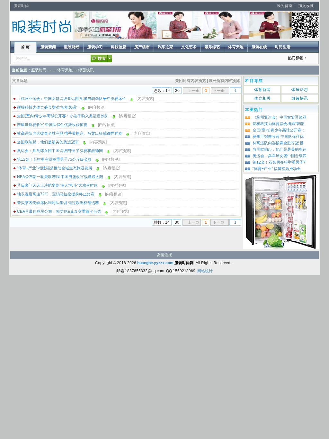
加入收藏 (306, 6)
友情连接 (164, 255)
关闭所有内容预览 (190, 80)
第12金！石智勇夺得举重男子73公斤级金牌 (54, 159)
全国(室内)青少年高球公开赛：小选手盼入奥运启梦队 (62, 116)
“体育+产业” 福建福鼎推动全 (277, 168)
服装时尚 (39, 70)
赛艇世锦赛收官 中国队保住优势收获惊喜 (52, 124)
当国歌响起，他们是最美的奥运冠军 (48, 142)
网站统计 (205, 271)
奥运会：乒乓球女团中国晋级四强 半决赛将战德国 (60, 150)
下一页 (219, 90)
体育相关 (262, 98)
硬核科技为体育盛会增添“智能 (278, 123)
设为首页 (284, 6)
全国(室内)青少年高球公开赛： (279, 130)
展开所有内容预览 (224, 80)
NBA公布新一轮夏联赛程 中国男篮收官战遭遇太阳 (60, 177)
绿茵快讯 (86, 70)
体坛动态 (299, 89)
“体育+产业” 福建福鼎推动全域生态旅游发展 (54, 168)
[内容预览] (145, 98)
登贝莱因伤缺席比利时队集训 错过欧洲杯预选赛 (58, 203)
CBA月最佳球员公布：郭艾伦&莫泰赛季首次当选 (59, 211)
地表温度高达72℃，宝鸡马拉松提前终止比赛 (55, 194)
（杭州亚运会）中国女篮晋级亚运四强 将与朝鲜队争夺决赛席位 (71, 98)
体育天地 (65, 70)
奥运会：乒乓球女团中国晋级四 (280, 156)
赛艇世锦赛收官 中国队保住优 (278, 136)
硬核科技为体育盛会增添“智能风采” (47, 107)
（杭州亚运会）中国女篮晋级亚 (280, 117)
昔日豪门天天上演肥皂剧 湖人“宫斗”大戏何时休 (57, 185)
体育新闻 (262, 89)
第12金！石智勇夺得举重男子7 (279, 162)
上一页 (194, 90)
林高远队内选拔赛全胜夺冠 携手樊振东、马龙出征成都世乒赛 (69, 133)
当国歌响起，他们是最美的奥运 (280, 149)
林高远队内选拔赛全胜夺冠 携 (278, 143)
